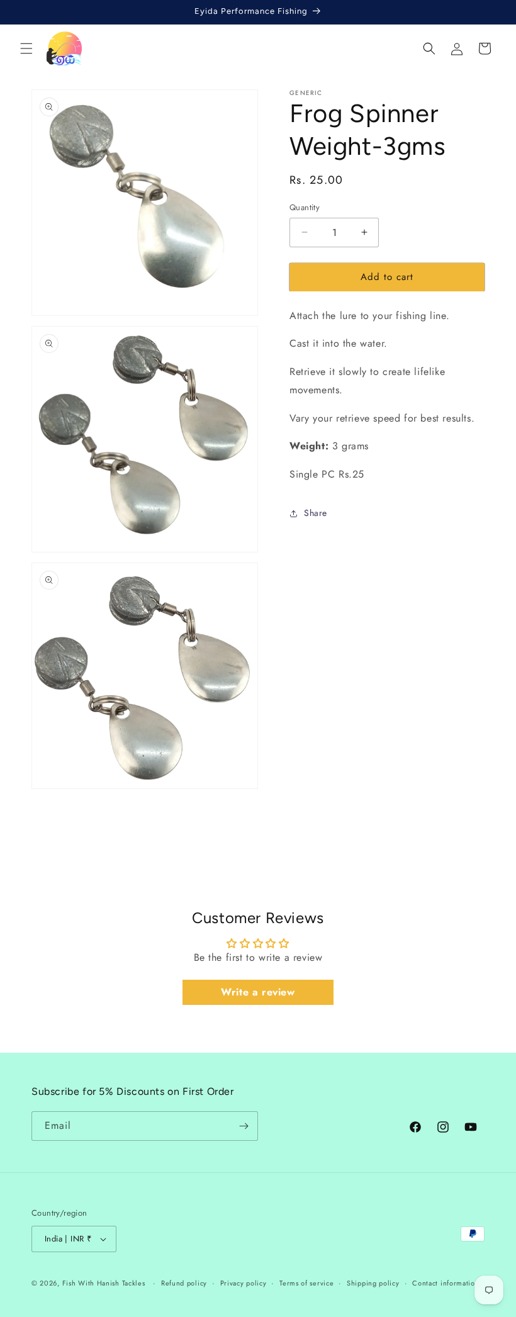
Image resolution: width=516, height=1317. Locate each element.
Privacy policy (243, 1283)
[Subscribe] (243, 1126)
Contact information (445, 1283)
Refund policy (184, 1283)
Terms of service (306, 1283)
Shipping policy (373, 1283)
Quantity (304, 207)
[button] (26, 48)
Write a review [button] (257, 992)
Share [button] (315, 513)
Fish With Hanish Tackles (103, 1283)
